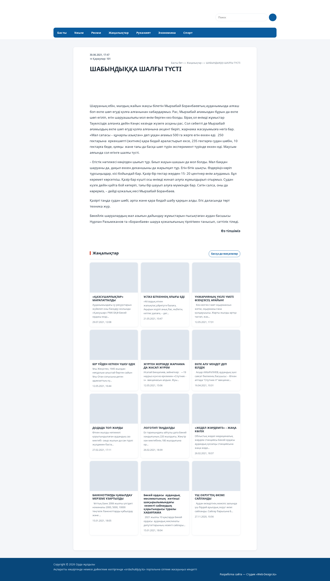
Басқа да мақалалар (224, 253)
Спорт (187, 33)
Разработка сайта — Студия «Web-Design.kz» (248, 574)
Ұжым (79, 33)
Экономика (167, 33)
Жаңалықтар (119, 33)
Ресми (96, 33)
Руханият (143, 33)
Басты (62, 33)
